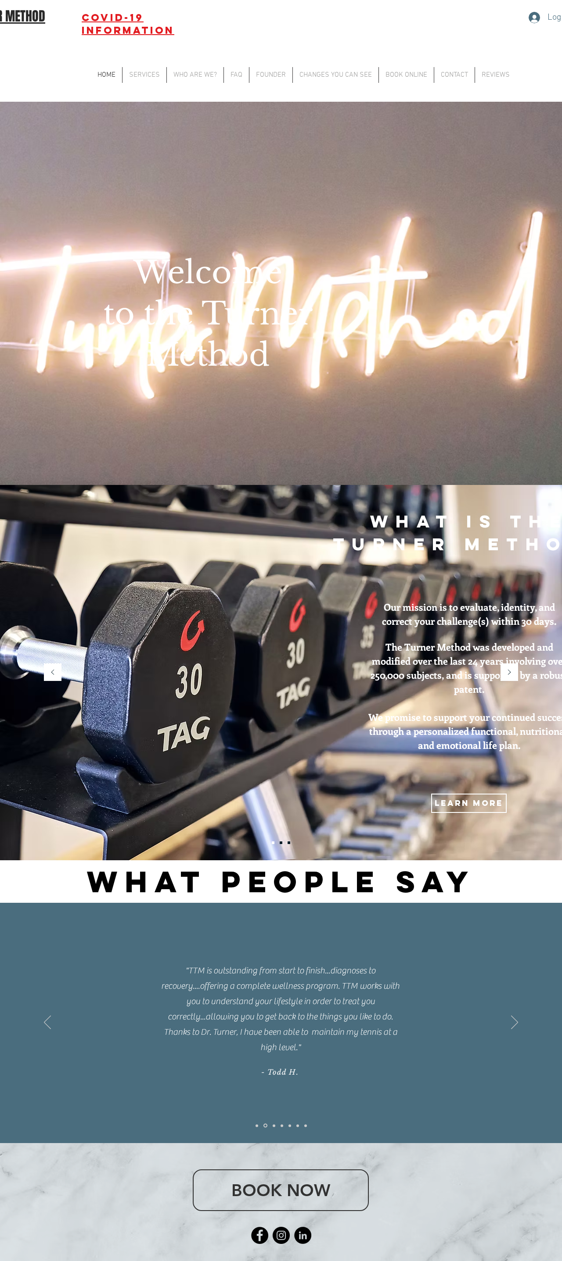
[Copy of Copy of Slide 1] (305, 1125)
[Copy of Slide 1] (297, 1125)
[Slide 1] (273, 842)
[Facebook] (259, 1235)
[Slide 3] (289, 842)
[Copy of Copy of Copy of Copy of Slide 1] (264, 1125)
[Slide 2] (281, 842)
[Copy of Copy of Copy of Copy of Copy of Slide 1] (273, 1126)
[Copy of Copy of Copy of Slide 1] (257, 1125)
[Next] (509, 672)
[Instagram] (281, 1235)
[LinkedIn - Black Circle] (302, 1235)
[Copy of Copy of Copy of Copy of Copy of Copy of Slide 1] (282, 1125)
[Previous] (52, 672)
